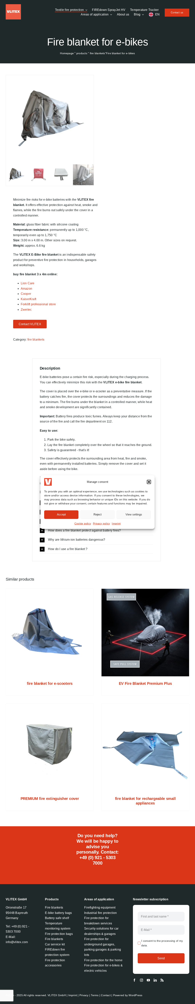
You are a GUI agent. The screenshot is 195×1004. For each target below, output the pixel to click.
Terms (94, 995)
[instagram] (141, 980)
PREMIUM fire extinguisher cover (50, 798)
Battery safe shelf (57, 918)
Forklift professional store (38, 304)
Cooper (26, 293)
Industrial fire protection (100, 912)
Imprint (116, 523)
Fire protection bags (59, 933)
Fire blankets (54, 907)
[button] (149, 482)
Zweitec (26, 309)
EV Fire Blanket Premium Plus (145, 683)
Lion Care (27, 283)
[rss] (162, 980)
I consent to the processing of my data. (162, 943)
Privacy (84, 995)
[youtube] (148, 980)
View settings (133, 514)
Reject (97, 514)
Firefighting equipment (99, 907)
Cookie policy (82, 523)
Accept (61, 514)
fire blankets (97, 53)
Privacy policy (101, 523)
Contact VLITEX (30, 324)
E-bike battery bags (58, 912)
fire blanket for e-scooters (50, 683)
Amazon (26, 288)
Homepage (67, 53)
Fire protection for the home (103, 960)
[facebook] (134, 980)
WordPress (135, 995)
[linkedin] (155, 980)
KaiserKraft (28, 299)
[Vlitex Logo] (13, 5)
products (81, 53)
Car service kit (55, 944)
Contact (106, 995)
